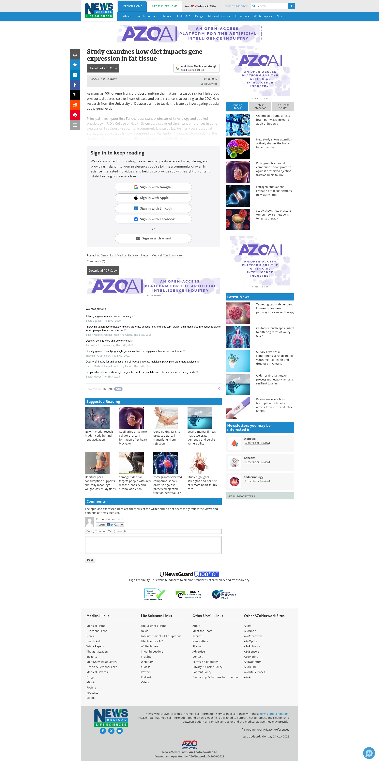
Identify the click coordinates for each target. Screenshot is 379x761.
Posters (91, 687)
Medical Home (132, 6)
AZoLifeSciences (254, 672)
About (196, 626)
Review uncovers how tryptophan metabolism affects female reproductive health (274, 405)
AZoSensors (251, 651)
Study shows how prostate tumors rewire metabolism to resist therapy (273, 214)
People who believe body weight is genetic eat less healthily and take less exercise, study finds (140, 372)
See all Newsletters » (241, 496)
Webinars (147, 662)
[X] (75, 95)
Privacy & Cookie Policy (207, 667)
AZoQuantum (253, 662)
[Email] (75, 125)
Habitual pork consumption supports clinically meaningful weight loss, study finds (100, 483)
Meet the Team (202, 631)
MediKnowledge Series (101, 662)
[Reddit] (75, 105)
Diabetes (250, 439)
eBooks (91, 682)
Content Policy (201, 672)
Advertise (198, 651)
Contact (197, 656)
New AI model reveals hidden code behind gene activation (99, 435)
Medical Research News (132, 255)
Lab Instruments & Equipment (161, 636)
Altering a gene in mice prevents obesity (109, 316)
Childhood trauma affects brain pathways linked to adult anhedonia (273, 119)
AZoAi (247, 677)
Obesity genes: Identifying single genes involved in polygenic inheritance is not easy (134, 351)
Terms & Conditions (205, 662)
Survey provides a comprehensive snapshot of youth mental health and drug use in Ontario (274, 357)
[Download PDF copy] (75, 54)
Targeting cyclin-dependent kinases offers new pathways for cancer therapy (275, 308)
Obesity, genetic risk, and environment (108, 340)
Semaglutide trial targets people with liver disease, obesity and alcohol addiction (135, 483)
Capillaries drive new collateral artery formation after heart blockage (133, 437)
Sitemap (197, 646)
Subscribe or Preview (257, 443)
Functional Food (96, 631)
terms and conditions (274, 714)
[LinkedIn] (75, 75)
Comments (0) (96, 261)
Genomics (107, 255)
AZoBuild (250, 667)
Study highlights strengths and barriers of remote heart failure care (203, 483)
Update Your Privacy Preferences (267, 729)
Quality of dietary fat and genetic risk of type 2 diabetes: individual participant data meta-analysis (141, 361)
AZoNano (250, 631)
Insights (91, 656)
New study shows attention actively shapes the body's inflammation (274, 143)
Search (197, 636)
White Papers (95, 646)
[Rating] (75, 64)
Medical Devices (97, 672)
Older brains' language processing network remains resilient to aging (275, 379)
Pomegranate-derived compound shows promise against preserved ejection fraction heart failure (167, 485)
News (90, 636)
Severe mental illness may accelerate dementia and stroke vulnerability (202, 437)
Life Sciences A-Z (152, 641)
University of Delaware (103, 79)
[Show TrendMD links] (219, 388)
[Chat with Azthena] (369, 753)
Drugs (90, 677)
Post (90, 559)
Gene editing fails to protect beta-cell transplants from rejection (166, 437)
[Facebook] (75, 85)
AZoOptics (250, 641)
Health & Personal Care (101, 667)
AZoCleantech (253, 636)
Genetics (249, 458)
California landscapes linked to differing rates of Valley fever (275, 332)
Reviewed (210, 84)
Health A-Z (93, 641)
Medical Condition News (168, 255)
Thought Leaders (97, 651)
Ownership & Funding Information (215, 677)
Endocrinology (253, 477)
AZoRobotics (252, 646)
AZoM (247, 626)
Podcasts (92, 692)
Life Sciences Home (164, 6)
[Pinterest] (75, 115)
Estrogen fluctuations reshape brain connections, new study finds (274, 191)
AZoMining (251, 656)
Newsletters (200, 641)
